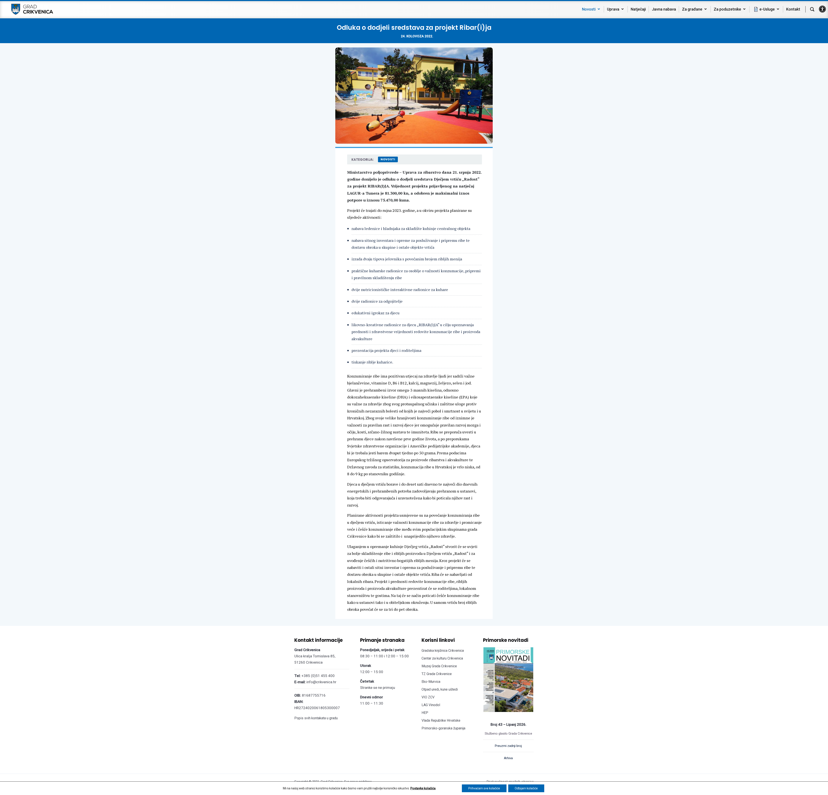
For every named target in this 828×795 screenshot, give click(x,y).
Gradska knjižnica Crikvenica (443, 651)
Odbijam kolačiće (526, 788)
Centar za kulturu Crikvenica (442, 658)
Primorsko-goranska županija (443, 728)
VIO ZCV (428, 697)
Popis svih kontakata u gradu (316, 718)
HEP (425, 713)
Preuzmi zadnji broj (508, 746)
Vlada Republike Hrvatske (441, 720)
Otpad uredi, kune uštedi (440, 689)
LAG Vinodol (431, 705)
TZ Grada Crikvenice (437, 674)
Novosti (388, 159)
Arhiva (508, 758)
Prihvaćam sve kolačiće (484, 788)
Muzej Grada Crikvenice (439, 666)
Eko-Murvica (431, 682)
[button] (822, 9)
